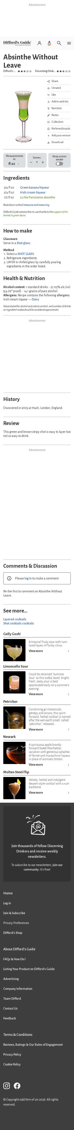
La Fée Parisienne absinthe (37, 197)
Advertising (11, 979)
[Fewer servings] (31, 162)
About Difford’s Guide (19, 949)
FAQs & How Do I (14, 959)
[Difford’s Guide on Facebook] (19, 1087)
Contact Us (10, 1008)
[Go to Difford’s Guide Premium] (49, 43)
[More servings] (43, 162)
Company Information (17, 988)
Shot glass (23, 243)
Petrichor (10, 702)
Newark (9, 737)
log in (28, 578)
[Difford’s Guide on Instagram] (8, 1087)
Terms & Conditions (17, 1035)
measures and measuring (36, 205)
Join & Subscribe (14, 913)
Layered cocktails (14, 619)
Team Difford (12, 998)
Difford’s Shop (12, 932)
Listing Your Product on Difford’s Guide (28, 969)
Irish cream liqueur (33, 192)
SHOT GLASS (25, 254)
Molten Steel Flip (16, 772)
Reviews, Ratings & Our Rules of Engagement (33, 1044)
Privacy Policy (12, 1054)
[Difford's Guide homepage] (18, 43)
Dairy (35, 299)
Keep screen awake (59, 158)
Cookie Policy (12, 1064)
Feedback (9, 1018)
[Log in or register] (39, 43)
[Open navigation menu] (69, 43)
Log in (7, 903)
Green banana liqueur (34, 187)
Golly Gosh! (12, 634)
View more (36, 651)
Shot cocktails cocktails (18, 623)
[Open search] (59, 43)
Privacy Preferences (16, 923)
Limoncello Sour (15, 666)
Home (8, 893)
